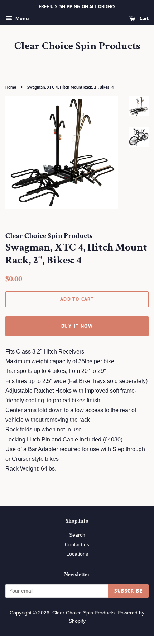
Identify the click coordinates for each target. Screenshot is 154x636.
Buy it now (77, 326)
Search (77, 535)
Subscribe (128, 591)
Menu (21, 18)
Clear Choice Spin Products (77, 46)
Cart (143, 18)
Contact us (77, 544)
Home (10, 87)
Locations (77, 554)
